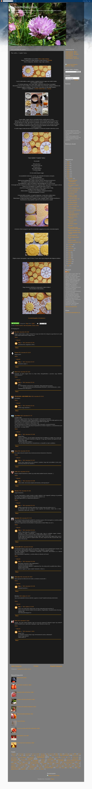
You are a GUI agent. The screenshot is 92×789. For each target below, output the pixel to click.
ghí (38, 759)
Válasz (16, 337)
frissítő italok (75, 757)
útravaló (57, 767)
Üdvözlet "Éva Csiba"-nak (73, 198)
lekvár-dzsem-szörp (34, 763)
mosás (39, 764)
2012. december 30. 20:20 (26, 576)
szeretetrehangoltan (24, 6)
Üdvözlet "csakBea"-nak (73, 206)
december (70, 178)
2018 (68, 165)
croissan (49, 88)
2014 (68, 173)
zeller (29, 769)
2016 (68, 169)
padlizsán (72, 764)
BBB (75, 753)
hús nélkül (35, 760)
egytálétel (32, 757)
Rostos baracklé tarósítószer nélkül (25, 713)
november (70, 244)
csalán (32, 755)
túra (41, 767)
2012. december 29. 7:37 (26, 415)
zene (32, 769)
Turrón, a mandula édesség (74, 210)
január (69, 263)
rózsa (25, 766)
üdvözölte (49, 60)
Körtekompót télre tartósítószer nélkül (25, 742)
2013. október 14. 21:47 (24, 596)
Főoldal (36, 666)
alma (61, 753)
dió (48, 755)
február (70, 261)
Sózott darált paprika (21, 677)
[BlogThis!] (41, 323)
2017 (68, 167)
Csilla (16, 471)
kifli (59, 762)
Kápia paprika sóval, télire (23, 735)
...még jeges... (71, 221)
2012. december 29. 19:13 (29, 530)
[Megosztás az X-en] (43, 323)
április (69, 257)
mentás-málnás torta (39, 88)
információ (49, 760)
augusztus (70, 250)
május (69, 255)
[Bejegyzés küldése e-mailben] (38, 323)
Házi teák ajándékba (72, 202)
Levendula (44, 763)
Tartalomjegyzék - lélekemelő (72, 58)
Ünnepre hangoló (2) (72, 235)
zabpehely (23, 769)
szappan (76, 766)
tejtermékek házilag (15, 767)
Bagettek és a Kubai (72, 204)
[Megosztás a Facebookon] (44, 323)
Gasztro (34, 325)
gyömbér (68, 759)
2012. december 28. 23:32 (24, 371)
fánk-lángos (63, 757)
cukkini (27, 755)
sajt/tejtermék (33, 766)
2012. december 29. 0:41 (28, 382)
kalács (54, 760)
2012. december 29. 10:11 (29, 505)
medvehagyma (21, 764)
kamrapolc (61, 760)
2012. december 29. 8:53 (23, 471)
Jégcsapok (70, 225)
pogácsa (13, 766)
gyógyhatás (50, 759)
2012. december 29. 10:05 (29, 434)
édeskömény (13, 757)
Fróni (16, 620)
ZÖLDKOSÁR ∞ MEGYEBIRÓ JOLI (23, 396)
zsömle (42, 769)
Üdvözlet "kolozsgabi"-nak (74, 230)
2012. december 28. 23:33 (37, 396)
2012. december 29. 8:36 (24, 451)
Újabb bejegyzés (16, 666)
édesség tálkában (22, 757)
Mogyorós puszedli (72, 219)
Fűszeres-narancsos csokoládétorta (72, 181)
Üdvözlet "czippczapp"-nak (74, 188)
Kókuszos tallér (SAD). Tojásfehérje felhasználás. (74, 228)
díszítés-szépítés (19, 325)
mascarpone (13, 764)
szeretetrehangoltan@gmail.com (72, 312)
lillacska (17, 490)
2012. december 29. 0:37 (28, 361)
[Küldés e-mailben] (40, 323)
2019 (68, 163)
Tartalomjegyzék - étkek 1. (71, 51)
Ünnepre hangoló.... (72, 240)
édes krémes (76, 755)
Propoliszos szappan (72, 223)
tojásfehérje (31, 767)
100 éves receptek (35, 753)
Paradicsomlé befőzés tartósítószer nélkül (26, 706)
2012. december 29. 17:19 (25, 518)
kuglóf (18, 763)
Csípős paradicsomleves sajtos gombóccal (73, 214)
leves (51, 763)
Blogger (52, 779)
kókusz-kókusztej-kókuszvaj (68, 762)
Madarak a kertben (72, 208)
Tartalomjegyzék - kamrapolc (72, 54)
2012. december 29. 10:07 (29, 460)
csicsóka (37, 755)
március (70, 259)
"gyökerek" (13, 753)
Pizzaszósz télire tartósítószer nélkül (25, 692)
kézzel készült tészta (51, 762)
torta (38, 767)
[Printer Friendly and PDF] (15, 323)
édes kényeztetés (27, 325)
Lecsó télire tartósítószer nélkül (24, 684)
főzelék (69, 757)
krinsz (16, 451)
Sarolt (16, 371)
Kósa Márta (17, 415)
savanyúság (53, 766)
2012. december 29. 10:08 (29, 480)
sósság (59, 766)
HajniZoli (17, 518)
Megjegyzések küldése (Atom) (24, 669)
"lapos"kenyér (27, 753)
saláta (40, 766)
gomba (42, 759)
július (69, 252)
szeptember (71, 248)
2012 (68, 176)
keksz (37, 325)
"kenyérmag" (20, 753)
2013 (68, 175)
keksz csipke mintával (43, 58)
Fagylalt (56, 757)
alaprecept (52, 753)
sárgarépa (47, 766)
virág (73, 767)
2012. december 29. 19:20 (29, 561)
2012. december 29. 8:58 (25, 490)
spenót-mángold (68, 766)
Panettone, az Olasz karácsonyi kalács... (73, 196)
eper (50, 757)
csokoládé (43, 755)
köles (78, 762)
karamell (15, 762)
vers (68, 767)
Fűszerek (22, 759)
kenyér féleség (34, 762)
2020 (68, 161)
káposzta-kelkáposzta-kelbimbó (74, 760)
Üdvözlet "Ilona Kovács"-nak (74, 242)
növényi (55, 764)
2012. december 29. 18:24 (27, 546)
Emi (15, 332)
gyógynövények (60, 759)
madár (62, 763)
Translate (76, 79)
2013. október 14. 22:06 (28, 606)
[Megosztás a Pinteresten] (46, 323)
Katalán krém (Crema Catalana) (73, 217)
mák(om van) (69, 763)
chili (22, 755)
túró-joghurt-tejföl (48, 767)
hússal (42, 760)
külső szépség (24, 763)
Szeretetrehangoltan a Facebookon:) (36, 318)
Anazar (16, 352)
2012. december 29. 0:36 (28, 342)
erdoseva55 (17, 546)
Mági (19, 342)
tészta (24, 767)
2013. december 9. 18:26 (28, 631)
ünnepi (62, 767)
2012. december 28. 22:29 (24, 352)
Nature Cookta (49, 764)
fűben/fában (14, 759)
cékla (18, 755)
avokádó (70, 753)
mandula (77, 763)
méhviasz (30, 764)
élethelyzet (40, 757)
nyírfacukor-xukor (61, 764)
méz (35, 764)
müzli (43, 764)
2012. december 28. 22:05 (23, 332)
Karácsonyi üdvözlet (72, 191)
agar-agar (43, 753)
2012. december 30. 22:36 (29, 586)
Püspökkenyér (71, 193)
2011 (68, 265)
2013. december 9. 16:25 (23, 620)
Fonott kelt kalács (21, 721)
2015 (68, 171)
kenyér (26, 762)
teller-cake (17, 576)
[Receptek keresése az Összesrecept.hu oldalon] (53, 775)
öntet (68, 764)
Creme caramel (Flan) (73, 190)
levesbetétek (57, 763)
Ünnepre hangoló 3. (72, 200)
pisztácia (77, 764)
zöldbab (37, 769)
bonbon (14, 755)
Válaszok (18, 340)
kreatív (12, 763)
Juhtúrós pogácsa (72, 183)
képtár (42, 762)
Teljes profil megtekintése (71, 306)
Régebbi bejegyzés (56, 666)
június (69, 254)
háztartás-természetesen (26, 760)
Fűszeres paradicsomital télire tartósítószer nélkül (28, 728)
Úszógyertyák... (71, 211)
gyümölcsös (75, 759)
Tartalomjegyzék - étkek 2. (71, 52)
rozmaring (20, 766)
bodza (79, 753)
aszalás (66, 753)
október (70, 246)
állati (56, 753)
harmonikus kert (15, 760)
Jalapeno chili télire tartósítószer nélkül (26, 699)
